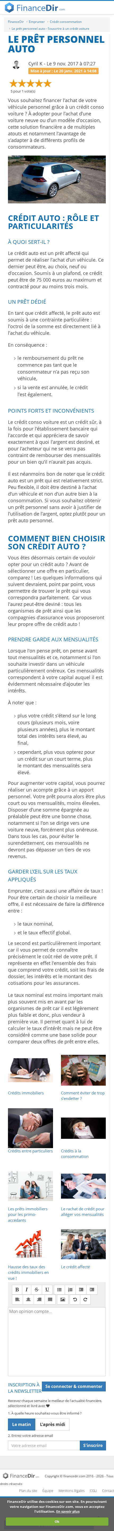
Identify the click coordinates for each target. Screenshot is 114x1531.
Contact (108, 1490)
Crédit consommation (66, 21)
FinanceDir (16, 21)
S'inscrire (93, 1445)
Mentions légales (72, 1490)
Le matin (21, 1424)
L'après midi (52, 1424)
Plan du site (28, 1490)
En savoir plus (68, 1511)
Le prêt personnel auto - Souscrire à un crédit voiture (50, 28)
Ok (57, 1521)
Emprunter (37, 21)
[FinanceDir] (21, 1475)
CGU (93, 1490)
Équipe (47, 1490)
